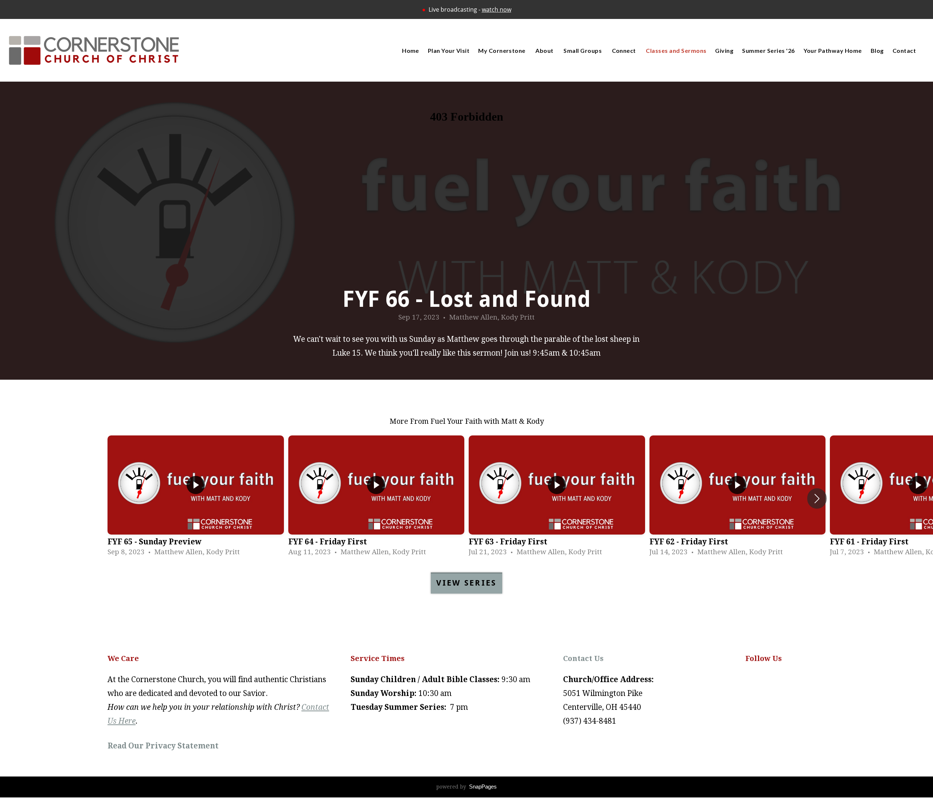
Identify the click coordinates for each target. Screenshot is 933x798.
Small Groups (583, 50)
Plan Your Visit (448, 50)
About (545, 50)
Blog (877, 50)
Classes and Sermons (676, 50)
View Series (466, 582)
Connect (624, 50)
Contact (904, 50)
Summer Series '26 (768, 50)
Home (410, 50)
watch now (496, 9)
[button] (817, 498)
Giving (724, 50)
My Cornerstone (502, 50)
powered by (466, 787)
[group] (196, 498)
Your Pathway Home (833, 50)
